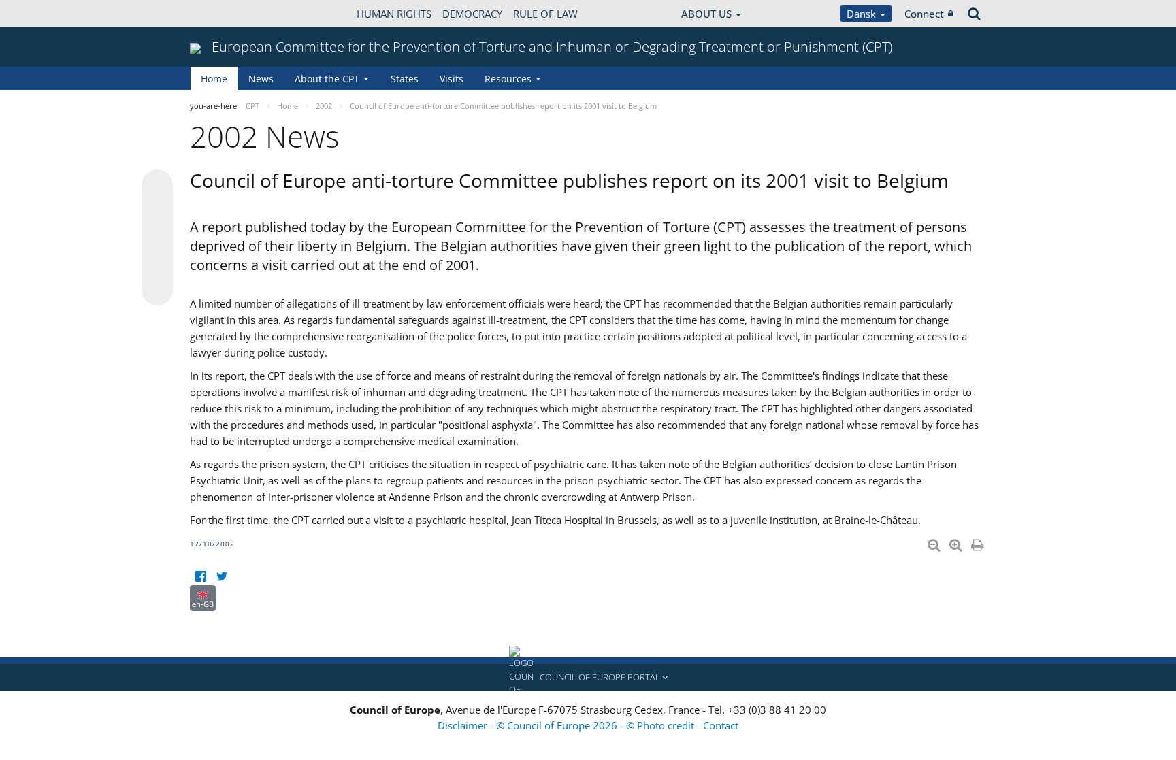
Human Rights (394, 13)
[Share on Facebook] (157, 238)
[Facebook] (200, 576)
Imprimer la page (978, 542)
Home (214, 78)
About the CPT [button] (327, 78)
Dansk (863, 13)
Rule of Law (545, 13)
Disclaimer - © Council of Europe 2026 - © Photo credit (567, 725)
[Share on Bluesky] (157, 186)
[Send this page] (157, 290)
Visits (451, 78)
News (261, 78)
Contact (720, 725)
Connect (924, 13)
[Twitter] (221, 576)
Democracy (472, 13)
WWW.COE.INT (224, 13)
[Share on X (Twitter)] (157, 212)
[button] (588, 677)
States (405, 78)
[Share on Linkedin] (157, 264)
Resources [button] (508, 78)
